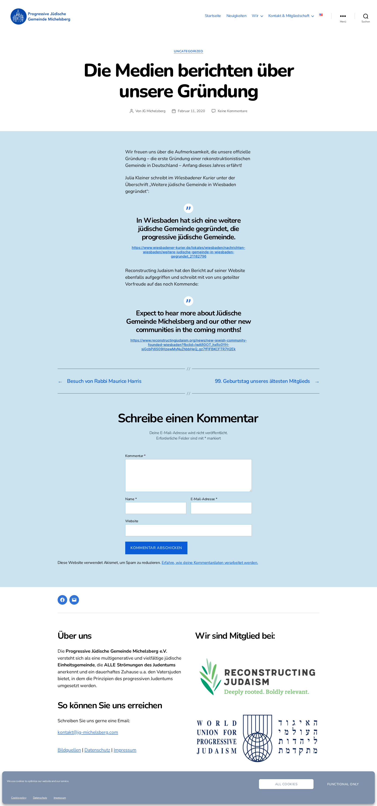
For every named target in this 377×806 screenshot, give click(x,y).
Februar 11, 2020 (191, 111)
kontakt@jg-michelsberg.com (88, 732)
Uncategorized (188, 51)
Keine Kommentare (232, 111)
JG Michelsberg (153, 111)
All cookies (286, 784)
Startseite (213, 16)
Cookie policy (18, 797)
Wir (255, 16)
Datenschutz (40, 797)
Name (131, 499)
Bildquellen (69, 750)
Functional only (343, 784)
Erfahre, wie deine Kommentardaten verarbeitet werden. (210, 562)
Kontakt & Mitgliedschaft (288, 16)
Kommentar (135, 456)
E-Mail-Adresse (204, 499)
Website (131, 521)
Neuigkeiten (236, 16)
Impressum (60, 797)
